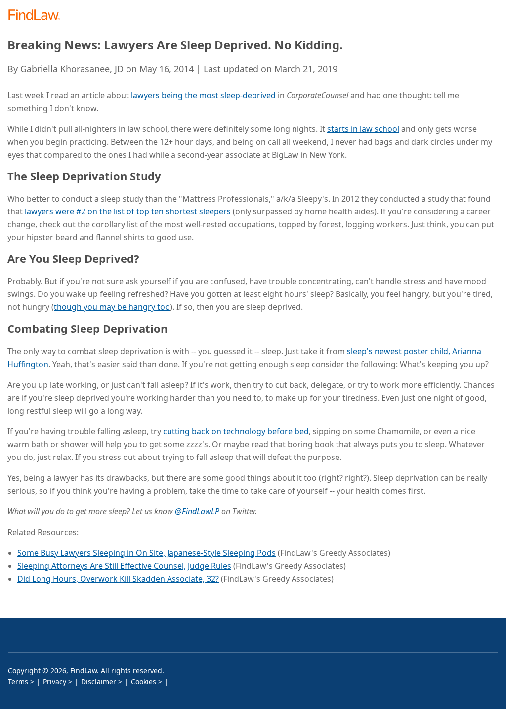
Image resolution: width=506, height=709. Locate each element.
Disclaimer (98, 681)
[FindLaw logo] (37, 15)
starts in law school (363, 129)
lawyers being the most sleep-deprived (203, 95)
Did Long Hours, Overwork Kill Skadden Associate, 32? (118, 578)
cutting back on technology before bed (236, 431)
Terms (18, 681)
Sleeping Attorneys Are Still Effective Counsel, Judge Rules (124, 565)
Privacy (54, 681)
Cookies (143, 681)
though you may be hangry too (112, 306)
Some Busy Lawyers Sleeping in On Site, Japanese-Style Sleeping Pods (146, 552)
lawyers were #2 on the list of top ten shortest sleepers (128, 211)
